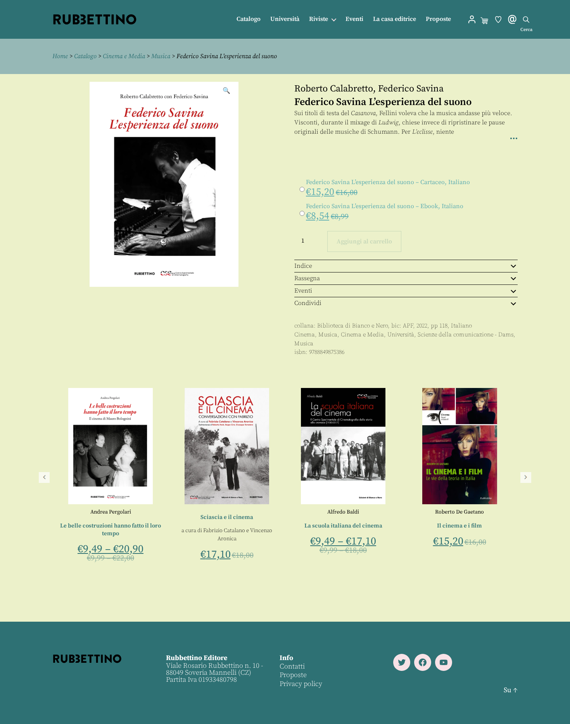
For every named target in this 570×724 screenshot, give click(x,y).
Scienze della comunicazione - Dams (465, 334)
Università (284, 19)
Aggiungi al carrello (364, 241)
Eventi (354, 19)
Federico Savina (411, 89)
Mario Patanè (237, 539)
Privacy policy (301, 683)
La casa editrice (394, 19)
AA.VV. (110, 512)
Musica (160, 56)
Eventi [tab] (303, 291)
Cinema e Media (124, 56)
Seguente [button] (525, 477)
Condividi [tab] (307, 303)
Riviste (318, 19)
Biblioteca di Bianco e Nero (352, 325)
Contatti (292, 666)
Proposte (438, 19)
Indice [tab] (303, 266)
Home (60, 56)
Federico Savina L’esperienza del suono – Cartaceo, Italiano (388, 182)
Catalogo (249, 19)
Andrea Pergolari (343, 512)
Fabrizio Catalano (457, 530)
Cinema (304, 334)
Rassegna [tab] (307, 278)
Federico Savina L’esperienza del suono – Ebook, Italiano (384, 206)
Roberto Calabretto (333, 89)
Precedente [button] (44, 477)
